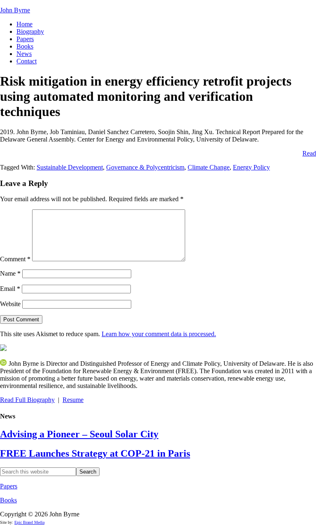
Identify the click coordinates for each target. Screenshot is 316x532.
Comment (15, 259)
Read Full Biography (27, 399)
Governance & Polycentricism (145, 167)
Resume (73, 399)
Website (10, 303)
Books (8, 500)
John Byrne (15, 10)
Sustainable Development (70, 167)
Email (10, 288)
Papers (8, 486)
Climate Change (209, 167)
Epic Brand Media (29, 522)
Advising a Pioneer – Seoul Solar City (79, 434)
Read (309, 153)
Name (10, 273)
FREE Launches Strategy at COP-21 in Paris (95, 453)
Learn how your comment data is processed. (159, 333)
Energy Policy (251, 167)
